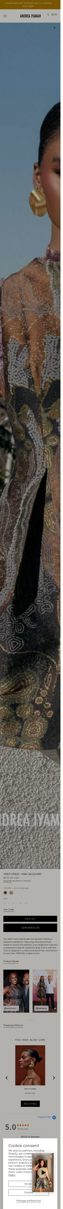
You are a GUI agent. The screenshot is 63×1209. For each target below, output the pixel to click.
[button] (43, 1172)
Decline (28, 1192)
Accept (28, 1183)
